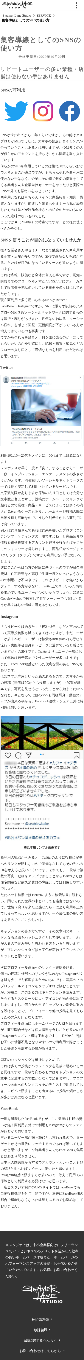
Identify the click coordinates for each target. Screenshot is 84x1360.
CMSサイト (44, 1187)
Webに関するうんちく (40, 1340)
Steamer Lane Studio (16, 15)
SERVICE (43, 15)
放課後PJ (40, 1329)
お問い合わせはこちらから (40, 1350)
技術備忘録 (40, 1319)
